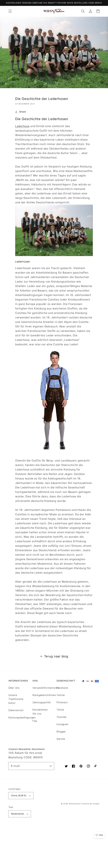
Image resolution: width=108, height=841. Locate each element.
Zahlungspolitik (41, 702)
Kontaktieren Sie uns (40, 711)
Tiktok (60, 709)
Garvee (61, 738)
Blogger (61, 731)
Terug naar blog (56, 656)
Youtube (62, 717)
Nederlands (17, 813)
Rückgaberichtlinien (44, 695)
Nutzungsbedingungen (22, 717)
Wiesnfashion (75, 804)
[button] (10, 11)
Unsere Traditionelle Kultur (15, 699)
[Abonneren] (50, 766)
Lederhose (22, 126)
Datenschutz (16, 710)
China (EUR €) (18, 795)
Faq (34, 720)
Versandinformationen (45, 687)
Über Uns (14, 687)
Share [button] (22, 111)
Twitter (61, 695)
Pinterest (62, 702)
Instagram (62, 724)
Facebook (62, 687)
